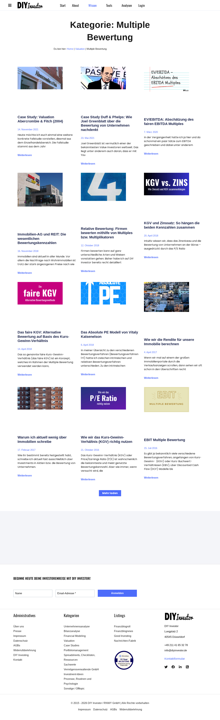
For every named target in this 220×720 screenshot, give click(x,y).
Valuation (80, 48)
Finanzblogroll (122, 626)
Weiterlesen (25, 155)
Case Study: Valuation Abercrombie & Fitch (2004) (40, 119)
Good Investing (122, 636)
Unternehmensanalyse (77, 626)
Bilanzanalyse (72, 631)
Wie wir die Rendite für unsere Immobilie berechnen (169, 342)
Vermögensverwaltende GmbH (81, 669)
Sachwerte (70, 664)
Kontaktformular (174, 658)
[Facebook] (173, 667)
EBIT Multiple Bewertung (164, 440)
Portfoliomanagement (76, 650)
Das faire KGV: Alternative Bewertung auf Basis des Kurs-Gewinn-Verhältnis (43, 336)
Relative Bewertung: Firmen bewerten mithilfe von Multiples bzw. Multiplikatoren (107, 233)
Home (70, 48)
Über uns (18, 626)
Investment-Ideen (73, 674)
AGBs (16, 645)
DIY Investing (21, 655)
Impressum (19, 636)
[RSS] (187, 667)
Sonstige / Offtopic (74, 688)
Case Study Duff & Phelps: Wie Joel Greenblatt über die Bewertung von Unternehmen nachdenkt (106, 123)
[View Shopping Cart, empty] (160, 5)
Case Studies (71, 645)
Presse (17, 631)
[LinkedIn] (180, 667)
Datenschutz (20, 640)
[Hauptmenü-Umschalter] (10, 5)
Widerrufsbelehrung (24, 650)
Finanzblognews (123, 631)
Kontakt (17, 659)
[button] (80, 5)
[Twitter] (166, 667)
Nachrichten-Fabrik (125, 640)
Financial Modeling (75, 636)
